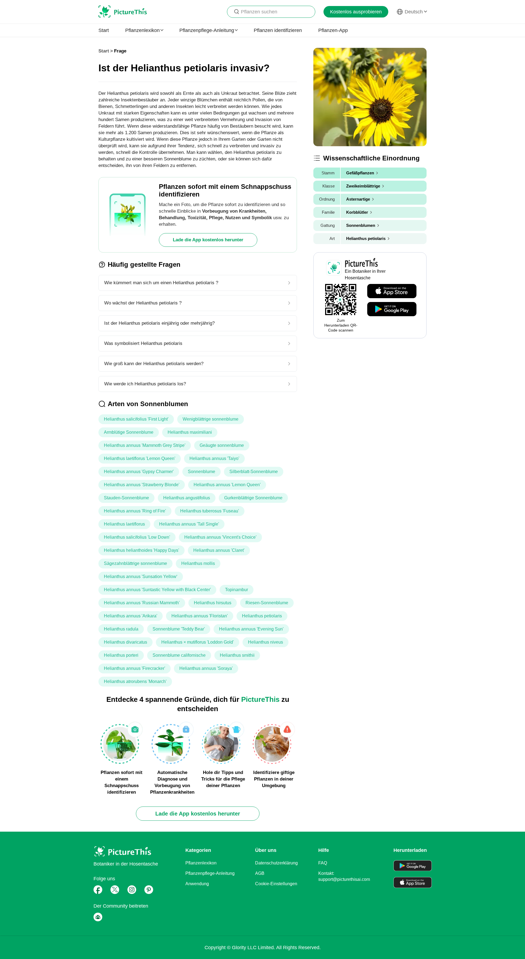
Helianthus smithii (237, 655)
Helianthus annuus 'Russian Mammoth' (142, 602)
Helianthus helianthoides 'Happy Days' (141, 550)
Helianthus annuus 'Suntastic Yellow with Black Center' (157, 589)
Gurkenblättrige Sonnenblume (253, 497)
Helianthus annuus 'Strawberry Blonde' (141, 484)
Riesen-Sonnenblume (267, 602)
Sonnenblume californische (179, 655)
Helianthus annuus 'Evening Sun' (251, 629)
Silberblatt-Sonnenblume (253, 471)
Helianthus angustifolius (186, 497)
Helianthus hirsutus (212, 602)
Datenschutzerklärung (276, 863)
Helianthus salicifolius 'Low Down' (137, 537)
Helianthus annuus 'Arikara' (130, 616)
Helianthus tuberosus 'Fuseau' (209, 511)
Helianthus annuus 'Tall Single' (189, 524)
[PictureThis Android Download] (391, 309)
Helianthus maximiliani (190, 432)
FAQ (322, 863)
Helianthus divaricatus (125, 642)
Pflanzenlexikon (201, 863)
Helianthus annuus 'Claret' (218, 550)
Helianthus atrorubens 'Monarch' (135, 681)
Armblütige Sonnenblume (128, 432)
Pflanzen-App (333, 30)
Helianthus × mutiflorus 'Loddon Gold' (197, 642)
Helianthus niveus (265, 642)
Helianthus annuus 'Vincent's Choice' (220, 537)
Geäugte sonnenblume (222, 445)
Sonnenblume (201, 471)
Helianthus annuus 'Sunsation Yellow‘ (140, 576)
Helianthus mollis (198, 563)
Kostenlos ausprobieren (356, 11)
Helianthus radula (121, 629)
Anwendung (197, 883)
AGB (259, 873)
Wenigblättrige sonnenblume (210, 419)
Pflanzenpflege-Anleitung (210, 873)
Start (103, 30)
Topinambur (236, 589)
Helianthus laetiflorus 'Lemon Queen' (139, 458)
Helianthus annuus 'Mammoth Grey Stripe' (144, 445)
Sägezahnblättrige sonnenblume (135, 563)
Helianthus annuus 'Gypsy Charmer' (139, 471)
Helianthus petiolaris (262, 616)
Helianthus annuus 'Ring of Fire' (135, 511)
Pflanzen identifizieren (278, 30)
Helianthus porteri (121, 655)
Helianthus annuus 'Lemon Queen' (227, 484)
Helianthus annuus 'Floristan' (199, 616)
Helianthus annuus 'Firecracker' (134, 668)
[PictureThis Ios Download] (391, 291)
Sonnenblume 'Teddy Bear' (179, 629)
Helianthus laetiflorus (124, 524)
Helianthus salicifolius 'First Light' (136, 419)
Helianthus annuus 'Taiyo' (214, 458)
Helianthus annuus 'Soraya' (206, 668)
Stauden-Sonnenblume (126, 497)
